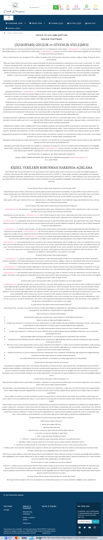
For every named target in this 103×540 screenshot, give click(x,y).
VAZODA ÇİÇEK (13, 28)
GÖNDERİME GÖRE (16, 23)
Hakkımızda (27, 523)
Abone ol (95, 521)
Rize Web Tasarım (50, 538)
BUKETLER (91, 23)
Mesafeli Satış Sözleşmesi (27, 513)
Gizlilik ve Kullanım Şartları (29, 519)
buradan (39, 533)
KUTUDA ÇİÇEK (75, 23)
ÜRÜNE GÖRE (37, 23)
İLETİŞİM (6, 510)
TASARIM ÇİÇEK (56, 23)
